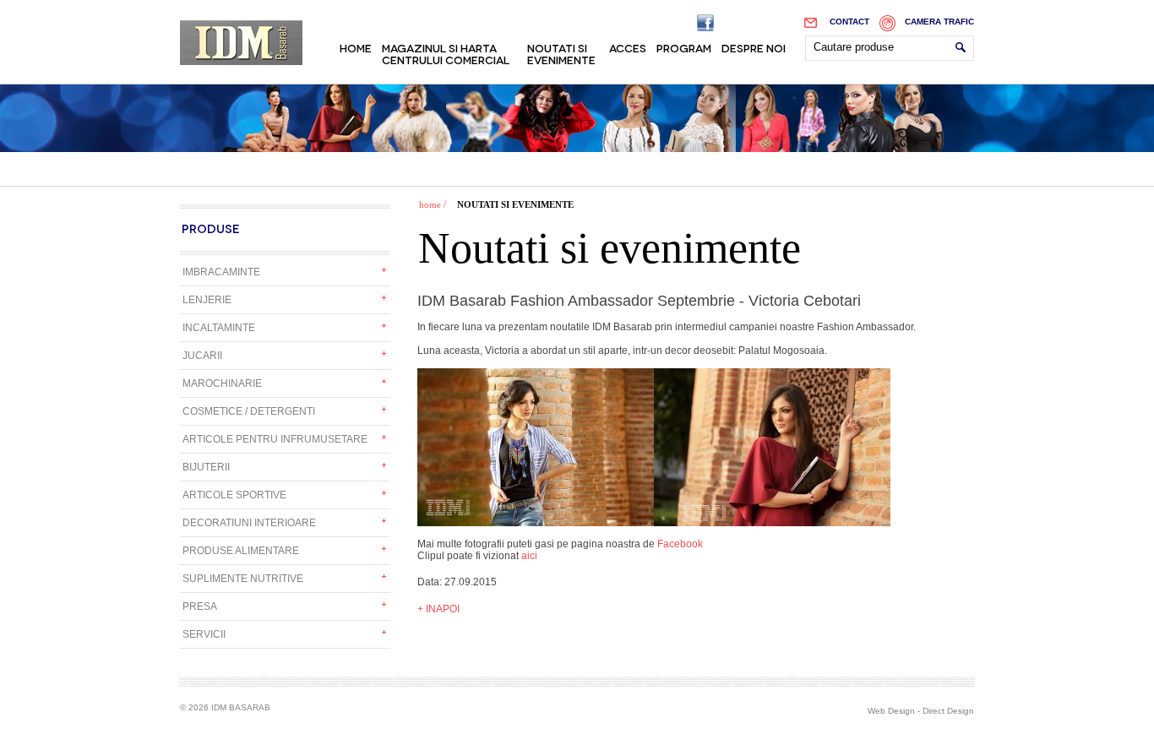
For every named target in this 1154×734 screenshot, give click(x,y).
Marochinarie (222, 383)
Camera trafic (939, 21)
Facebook (680, 544)
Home (356, 47)
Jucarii (202, 356)
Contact (849, 21)
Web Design (891, 710)
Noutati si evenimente (561, 53)
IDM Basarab (241, 42)
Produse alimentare (240, 551)
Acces (627, 47)
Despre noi (753, 47)
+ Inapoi (438, 609)
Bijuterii (206, 467)
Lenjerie (206, 300)
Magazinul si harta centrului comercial (445, 53)
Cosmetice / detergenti (248, 411)
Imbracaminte (221, 272)
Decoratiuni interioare (249, 523)
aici (529, 556)
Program (683, 47)
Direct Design (948, 710)
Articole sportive (234, 495)
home (430, 204)
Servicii (204, 634)
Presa (199, 606)
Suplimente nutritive (242, 578)
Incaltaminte (218, 328)
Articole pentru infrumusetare (274, 439)
